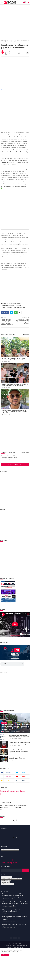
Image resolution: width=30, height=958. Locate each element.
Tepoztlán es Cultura (7, 307)
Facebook (6, 312)
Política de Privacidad (9, 945)
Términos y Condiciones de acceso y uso (11, 878)
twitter (23, 772)
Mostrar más (26, 334)
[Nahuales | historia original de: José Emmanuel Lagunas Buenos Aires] (4, 759)
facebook (8, 772)
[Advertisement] (15, 21)
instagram (8, 776)
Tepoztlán (18, 305)
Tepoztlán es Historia (15, 40)
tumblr (23, 780)
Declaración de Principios (7, 884)
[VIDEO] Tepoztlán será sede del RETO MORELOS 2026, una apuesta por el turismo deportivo (14, 359)
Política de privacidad (6, 877)
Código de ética (5, 882)
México (9, 862)
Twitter (11, 312)
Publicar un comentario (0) (15, 464)
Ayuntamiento (4, 791)
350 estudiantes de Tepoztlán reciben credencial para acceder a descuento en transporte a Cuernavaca (18, 751)
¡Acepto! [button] (5, 955)
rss (8, 780)
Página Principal (5, 40)
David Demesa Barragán (8, 305)
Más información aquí (13, 951)
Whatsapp (16, 312)
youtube (24, 776)
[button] (28, 2)
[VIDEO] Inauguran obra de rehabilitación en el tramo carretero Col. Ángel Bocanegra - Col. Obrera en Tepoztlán (15, 412)
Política (8, 794)
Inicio (10, 943)
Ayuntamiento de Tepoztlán (14, 303)
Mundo (2, 794)
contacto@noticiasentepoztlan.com (9, 849)
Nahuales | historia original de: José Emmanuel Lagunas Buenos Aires (17, 757)
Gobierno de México (17, 860)
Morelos (23, 791)
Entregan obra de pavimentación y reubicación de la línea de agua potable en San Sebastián (15, 385)
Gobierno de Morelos (14, 791)
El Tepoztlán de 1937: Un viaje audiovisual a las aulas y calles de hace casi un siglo (19, 743)
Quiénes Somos (17, 943)
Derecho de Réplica (21, 945)
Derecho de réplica (6, 880)
